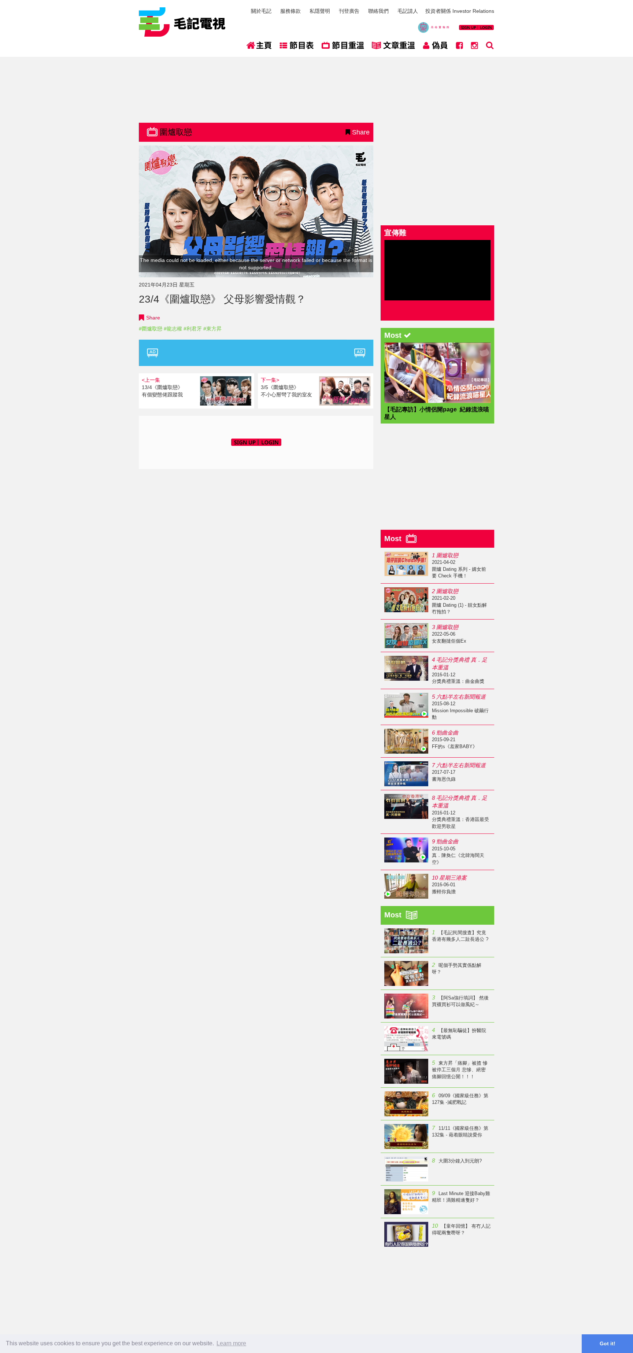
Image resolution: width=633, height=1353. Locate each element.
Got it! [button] (607, 1343)
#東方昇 (212, 329)
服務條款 (290, 11)
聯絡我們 (378, 11)
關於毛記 (261, 11)
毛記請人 (407, 11)
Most (395, 539)
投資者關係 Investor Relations (459, 11)
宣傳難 (395, 233)
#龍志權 (173, 329)
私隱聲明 (320, 11)
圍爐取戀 (176, 132)
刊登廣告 (349, 11)
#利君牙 (193, 329)
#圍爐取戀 (150, 329)
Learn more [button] (231, 1343)
